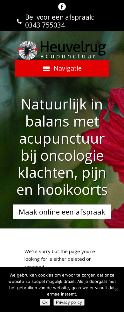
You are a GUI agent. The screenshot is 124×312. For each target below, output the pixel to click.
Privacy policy (69, 302)
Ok (45, 302)
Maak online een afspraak (62, 211)
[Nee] (116, 289)
